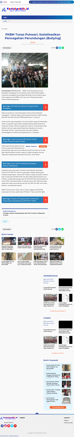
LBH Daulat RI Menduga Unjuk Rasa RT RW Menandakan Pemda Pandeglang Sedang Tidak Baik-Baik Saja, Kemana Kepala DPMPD (65, 289)
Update (43, 146)
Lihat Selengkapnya (57, 407)
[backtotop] (37, 414)
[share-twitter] (60, 48)
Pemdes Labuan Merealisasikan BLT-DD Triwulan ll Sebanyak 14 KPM (24, 214)
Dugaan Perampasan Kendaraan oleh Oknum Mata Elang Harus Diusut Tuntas (52, 2)
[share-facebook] (57, 48)
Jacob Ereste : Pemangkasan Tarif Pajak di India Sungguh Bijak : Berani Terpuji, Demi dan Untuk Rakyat (53, 399)
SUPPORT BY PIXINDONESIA (9, 436)
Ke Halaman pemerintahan (57, 311)
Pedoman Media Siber (69, 422)
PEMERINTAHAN (50, 276)
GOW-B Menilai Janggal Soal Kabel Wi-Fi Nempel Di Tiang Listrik (53, 375)
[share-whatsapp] (63, 48)
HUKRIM (47, 318)
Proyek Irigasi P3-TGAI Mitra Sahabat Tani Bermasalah (53, 366)
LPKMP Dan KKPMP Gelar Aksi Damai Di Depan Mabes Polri (49, 304)
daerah (5, 221)
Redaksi (66, 420)
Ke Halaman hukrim (57, 353)
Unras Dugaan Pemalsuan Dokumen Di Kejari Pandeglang (65, 304)
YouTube (16, 428)
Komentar (8, 229)
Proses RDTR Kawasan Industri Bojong (49, 288)
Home (5, 2)
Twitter (12, 428)
